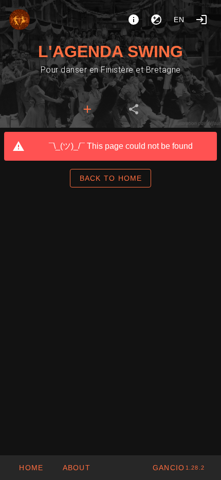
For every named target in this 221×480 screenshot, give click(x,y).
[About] (133, 19)
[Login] (201, 19)
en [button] (179, 19)
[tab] (87, 109)
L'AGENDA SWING (110, 51)
